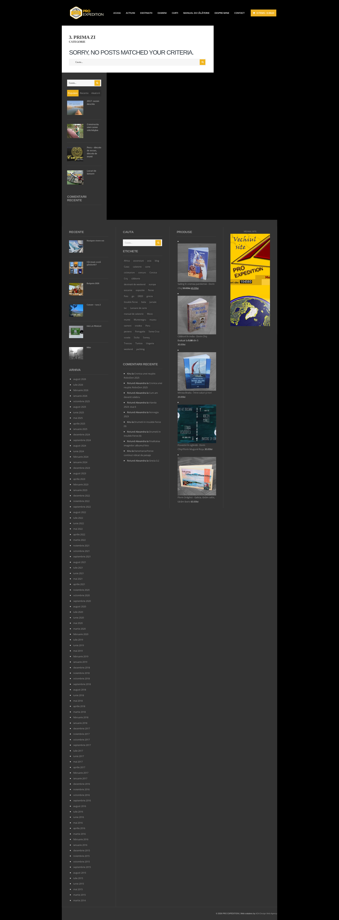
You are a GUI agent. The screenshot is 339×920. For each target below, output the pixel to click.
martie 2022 (79, 539)
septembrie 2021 (82, 556)
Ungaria (150, 343)
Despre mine (222, 12)
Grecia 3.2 (154, 460)
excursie (128, 290)
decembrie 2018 (81, 667)
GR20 (140, 296)
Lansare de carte (138, 307)
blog (157, 260)
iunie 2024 (78, 451)
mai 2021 (78, 578)
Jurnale (153, 301)
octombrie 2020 (81, 595)
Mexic (150, 313)
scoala (127, 337)
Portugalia (140, 331)
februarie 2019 (80, 656)
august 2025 (79, 406)
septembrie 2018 (82, 684)
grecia (150, 296)
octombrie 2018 (81, 678)
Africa (127, 260)
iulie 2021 (78, 567)
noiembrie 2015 (81, 856)
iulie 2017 (78, 750)
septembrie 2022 (82, 506)
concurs (142, 272)
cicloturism (129, 272)
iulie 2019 (78, 639)
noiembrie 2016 (81, 789)
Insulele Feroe (131, 301)
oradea (138, 325)
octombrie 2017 (81, 739)
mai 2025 (78, 417)
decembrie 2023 (81, 467)
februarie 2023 (80, 484)
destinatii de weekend (134, 284)
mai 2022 (78, 528)
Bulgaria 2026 (93, 283)
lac (125, 307)
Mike (89, 347)
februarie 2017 (80, 772)
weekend (128, 349)
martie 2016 (79, 833)
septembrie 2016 (82, 800)
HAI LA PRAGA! (94, 326)
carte (147, 266)
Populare (73, 93)
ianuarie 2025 (80, 429)
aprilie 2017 (79, 767)
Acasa (117, 12)
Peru (147, 325)
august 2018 (79, 689)
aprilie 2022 (79, 534)
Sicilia (136, 337)
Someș (146, 337)
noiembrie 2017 (81, 734)
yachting (140, 349)
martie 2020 (79, 628)
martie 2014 (79, 900)
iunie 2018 (78, 695)
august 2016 (79, 806)
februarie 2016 (80, 839)
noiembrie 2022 (81, 501)
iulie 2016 (78, 811)
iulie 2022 (78, 517)
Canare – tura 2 (94, 305)
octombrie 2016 (81, 795)
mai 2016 (78, 822)
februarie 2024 (80, 456)
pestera (128, 331)
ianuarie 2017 (80, 778)
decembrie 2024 (81, 434)
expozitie (140, 290)
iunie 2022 (78, 523)
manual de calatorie (134, 313)
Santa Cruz (154, 331)
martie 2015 (79, 894)
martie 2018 (79, 711)
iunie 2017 (78, 756)
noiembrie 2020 (81, 589)
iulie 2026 (78, 384)
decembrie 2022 (81, 495)
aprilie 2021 (79, 584)
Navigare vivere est (95, 241)
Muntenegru (140, 319)
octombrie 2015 (81, 861)
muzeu (153, 319)
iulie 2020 (78, 612)
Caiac (126, 266)
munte (127, 319)
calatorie (137, 266)
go (133, 296)
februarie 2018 (80, 717)
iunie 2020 (78, 617)
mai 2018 (78, 700)
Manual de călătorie (196, 12)
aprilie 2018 (79, 706)
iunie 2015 (78, 883)
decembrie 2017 (81, 728)
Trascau (128, 343)
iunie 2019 (78, 645)
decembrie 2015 (81, 850)
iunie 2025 (78, 412)
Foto (126, 296)
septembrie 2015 (82, 867)
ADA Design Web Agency (266, 913)
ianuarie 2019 (80, 661)
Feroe (151, 290)
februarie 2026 (80, 390)
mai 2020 (78, 623)
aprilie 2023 (79, 479)
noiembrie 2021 (81, 545)
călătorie (135, 278)
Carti (175, 12)
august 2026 (79, 379)
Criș (126, 278)
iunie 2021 (78, 573)
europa (152, 284)
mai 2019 (78, 650)
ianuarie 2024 (80, 462)
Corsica (153, 272)
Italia (143, 301)
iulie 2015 (78, 878)
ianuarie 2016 (80, 845)
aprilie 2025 (79, 423)
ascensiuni (138, 260)
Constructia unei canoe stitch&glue (93, 127)
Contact (239, 12)
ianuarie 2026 (80, 395)
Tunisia (138, 343)
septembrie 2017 (82, 745)
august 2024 (79, 445)
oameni (127, 325)
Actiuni (130, 12)
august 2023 (79, 473)
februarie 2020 (80, 634)
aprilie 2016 (79, 828)
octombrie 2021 (81, 551)
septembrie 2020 (82, 601)
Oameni (162, 12)
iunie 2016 (78, 817)
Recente (84, 93)
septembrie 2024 (82, 440)
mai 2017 (78, 761)
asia (149, 260)
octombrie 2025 (81, 401)
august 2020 (79, 606)
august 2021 (79, 562)
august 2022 (79, 512)
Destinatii (146, 12)
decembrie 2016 (81, 783)
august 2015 (79, 872)
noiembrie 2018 (81, 673)
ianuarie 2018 (80, 723)
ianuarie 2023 (80, 490)
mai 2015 (78, 889)
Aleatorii (95, 93)
